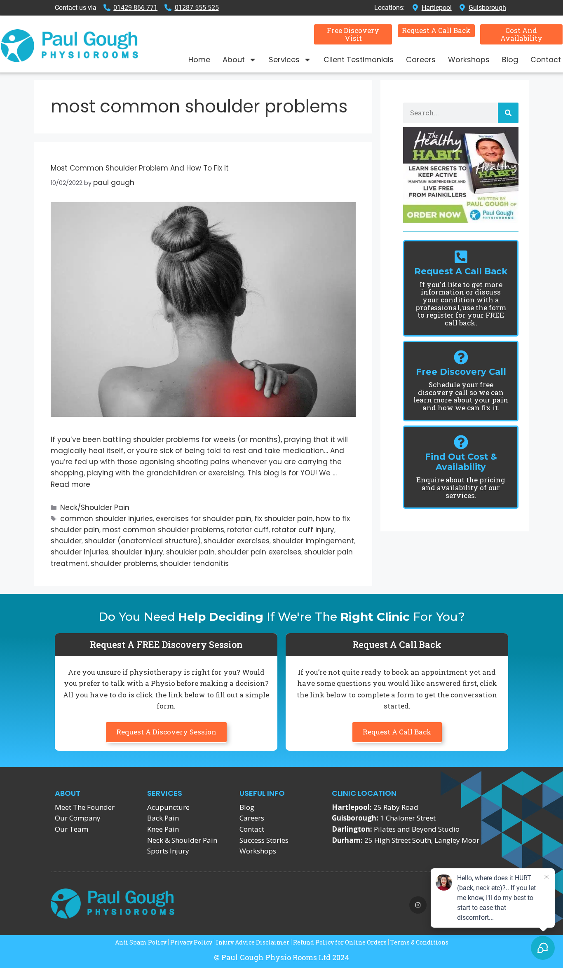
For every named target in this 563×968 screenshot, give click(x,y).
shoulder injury (137, 552)
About (234, 59)
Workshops (469, 59)
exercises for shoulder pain (203, 519)
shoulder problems (124, 563)
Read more (70, 484)
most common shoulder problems (163, 530)
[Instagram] (418, 905)
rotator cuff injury (303, 530)
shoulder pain (190, 552)
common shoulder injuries (106, 519)
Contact (545, 59)
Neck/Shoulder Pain (94, 507)
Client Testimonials (359, 59)
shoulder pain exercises (259, 552)
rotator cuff (248, 530)
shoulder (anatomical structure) (142, 541)
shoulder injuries (79, 552)
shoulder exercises (237, 541)
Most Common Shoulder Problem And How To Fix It (140, 168)
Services (284, 59)
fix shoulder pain (283, 519)
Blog (510, 59)
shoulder (66, 541)
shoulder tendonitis (194, 563)
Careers (421, 59)
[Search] (508, 113)
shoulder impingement (313, 541)
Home (199, 59)
